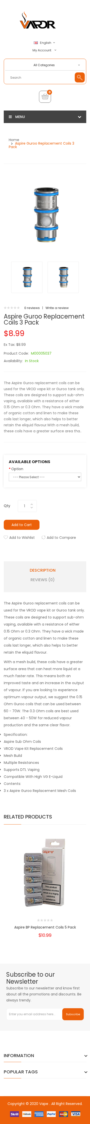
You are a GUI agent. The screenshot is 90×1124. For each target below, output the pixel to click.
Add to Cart (22, 524)
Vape (43, 1103)
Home (14, 139)
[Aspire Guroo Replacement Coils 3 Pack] (27, 277)
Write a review (57, 307)
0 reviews (32, 307)
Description (43, 570)
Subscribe (73, 1014)
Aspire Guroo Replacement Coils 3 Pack (41, 145)
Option (17, 468)
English (46, 43)
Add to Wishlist (22, 537)
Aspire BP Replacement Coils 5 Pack (45, 927)
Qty (7, 505)
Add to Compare (61, 537)
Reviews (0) (42, 580)
